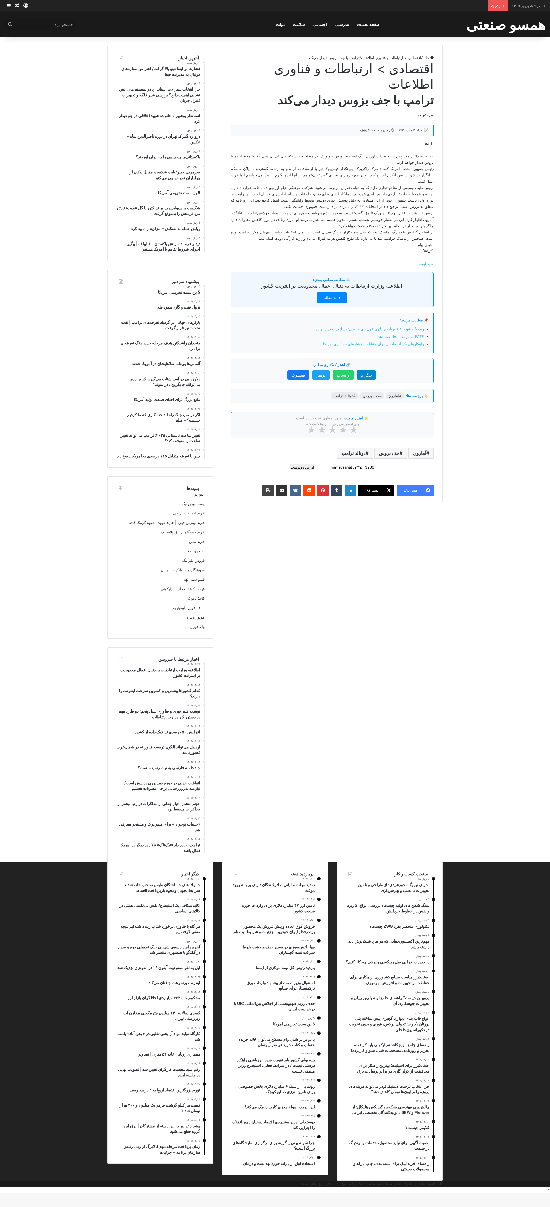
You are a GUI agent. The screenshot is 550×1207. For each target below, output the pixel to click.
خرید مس (197, 541)
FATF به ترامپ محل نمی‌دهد (401, 336)
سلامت (299, 24)
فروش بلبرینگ (193, 560)
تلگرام (366, 375)
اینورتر (199, 494)
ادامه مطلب (331, 297)
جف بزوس (389, 453)
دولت (280, 24)
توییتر (321, 375)
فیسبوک (298, 375)
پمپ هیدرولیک (193, 503)
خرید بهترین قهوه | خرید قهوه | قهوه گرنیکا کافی (166, 522)
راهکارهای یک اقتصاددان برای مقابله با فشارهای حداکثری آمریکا (373, 344)
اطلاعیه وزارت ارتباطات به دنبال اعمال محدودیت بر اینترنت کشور (331, 286)
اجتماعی (320, 24)
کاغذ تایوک (196, 598)
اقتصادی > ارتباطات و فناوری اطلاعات (391, 57)
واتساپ (343, 375)
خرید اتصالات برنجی (189, 513)
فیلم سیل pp (194, 579)
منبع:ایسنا (426, 263)
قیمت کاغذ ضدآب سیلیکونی (183, 588)
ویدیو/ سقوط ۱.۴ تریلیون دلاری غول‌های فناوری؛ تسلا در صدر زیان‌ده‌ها (368, 329)
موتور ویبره (195, 617)
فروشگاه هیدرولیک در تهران (183, 570)
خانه (426, 57)
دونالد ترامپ (354, 453)
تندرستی (342, 24)
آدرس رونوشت (302, 467)
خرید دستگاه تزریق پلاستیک (183, 532)
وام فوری (197, 626)
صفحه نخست (368, 24)
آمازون (419, 453)
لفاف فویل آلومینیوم (188, 607)
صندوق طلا (196, 551)
